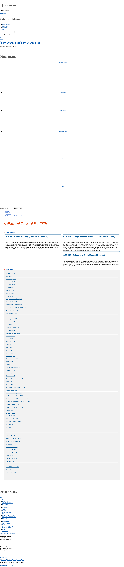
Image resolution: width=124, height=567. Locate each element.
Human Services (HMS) (12, 359)
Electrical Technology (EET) (13, 327)
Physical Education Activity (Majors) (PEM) (17, 398)
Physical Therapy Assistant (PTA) (14, 407)
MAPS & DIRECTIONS (7, 526)
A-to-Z (3, 29)
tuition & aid (63, 92)
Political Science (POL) (12, 418)
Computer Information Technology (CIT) (16, 307)
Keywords (2, 32)
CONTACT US (5, 510)
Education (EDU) (10, 324)
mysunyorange (3, 13)
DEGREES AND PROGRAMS (13, 438)
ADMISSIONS (9, 455)
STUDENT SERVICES (11, 449)
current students (6, 24)
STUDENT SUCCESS (11, 452)
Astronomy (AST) (10, 284)
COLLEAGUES (10, 469)
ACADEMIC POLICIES (11, 447)
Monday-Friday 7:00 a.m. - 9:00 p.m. (5, 553)
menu (1, 39)
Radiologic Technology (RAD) (13, 421)
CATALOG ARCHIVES (11, 472)
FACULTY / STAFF (6, 520)
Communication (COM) (12, 301)
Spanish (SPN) (9, 427)
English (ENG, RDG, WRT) (13, 333)
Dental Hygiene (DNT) (11, 319)
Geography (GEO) (10, 341)
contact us (4, 27)
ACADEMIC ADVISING (7, 503)
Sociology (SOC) (10, 424)
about (63, 186)
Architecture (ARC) (11, 279)
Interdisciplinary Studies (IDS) (13, 367)
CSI (3, 514)
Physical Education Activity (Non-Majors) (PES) (18, 401)
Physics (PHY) (9, 410)
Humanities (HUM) (10, 361)
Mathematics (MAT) (11, 376)
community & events (63, 159)
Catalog (8, 212)
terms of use (10, 565)
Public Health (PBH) (11, 416)
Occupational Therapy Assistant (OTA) (16, 387)
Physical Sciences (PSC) (12, 404)
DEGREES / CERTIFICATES (9, 517)
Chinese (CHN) (10, 296)
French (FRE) (9, 339)
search (2, 50)
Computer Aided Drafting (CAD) (14, 304)
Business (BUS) (10, 290)
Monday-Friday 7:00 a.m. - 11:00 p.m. (5, 542)
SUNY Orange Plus (6, 512)
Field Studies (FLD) (11, 336)
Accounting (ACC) (10, 273)
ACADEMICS (9, 444)
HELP (3, 524)
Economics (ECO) (10, 321)
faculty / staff (5, 26)
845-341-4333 (3, 557)
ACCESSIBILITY (6, 504)
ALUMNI (4, 509)
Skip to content (5, 10)
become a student (63, 62)
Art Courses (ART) (10, 282)
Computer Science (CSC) (12, 310)
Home (7, 211)
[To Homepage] (62, 42)
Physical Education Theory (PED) (14, 396)
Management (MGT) (11, 370)
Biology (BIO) (9, 287)
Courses (8, 214)
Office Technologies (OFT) (12, 390)
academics (63, 110)
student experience (63, 131)
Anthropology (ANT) (11, 276)
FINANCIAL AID (10, 461)
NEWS (4, 529)
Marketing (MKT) (10, 373)
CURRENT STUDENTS (8, 515)
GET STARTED (6, 523)
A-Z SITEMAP (5, 501)
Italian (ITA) (9, 364)
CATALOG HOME (10, 435)
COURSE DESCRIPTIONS (13, 441)
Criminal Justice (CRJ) (11, 313)
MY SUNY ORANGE (7, 528)
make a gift (5, 531)
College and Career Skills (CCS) (14, 299)
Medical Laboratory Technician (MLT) (15, 378)
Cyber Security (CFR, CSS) (13, 316)
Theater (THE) (9, 430)
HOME (4, 499)
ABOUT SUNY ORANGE (12, 467)
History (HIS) (9, 350)
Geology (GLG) (10, 344)
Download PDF (10, 233)
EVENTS (4, 518)
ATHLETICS (5, 507)
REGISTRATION (10, 464)
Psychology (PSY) (10, 413)
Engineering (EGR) (11, 330)
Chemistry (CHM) (10, 293)
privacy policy (3, 565)
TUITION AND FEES (11, 458)
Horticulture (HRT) (10, 356)
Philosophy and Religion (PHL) (14, 393)
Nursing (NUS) (9, 384)
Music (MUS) (9, 381)
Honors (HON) (9, 353)
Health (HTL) (9, 347)
